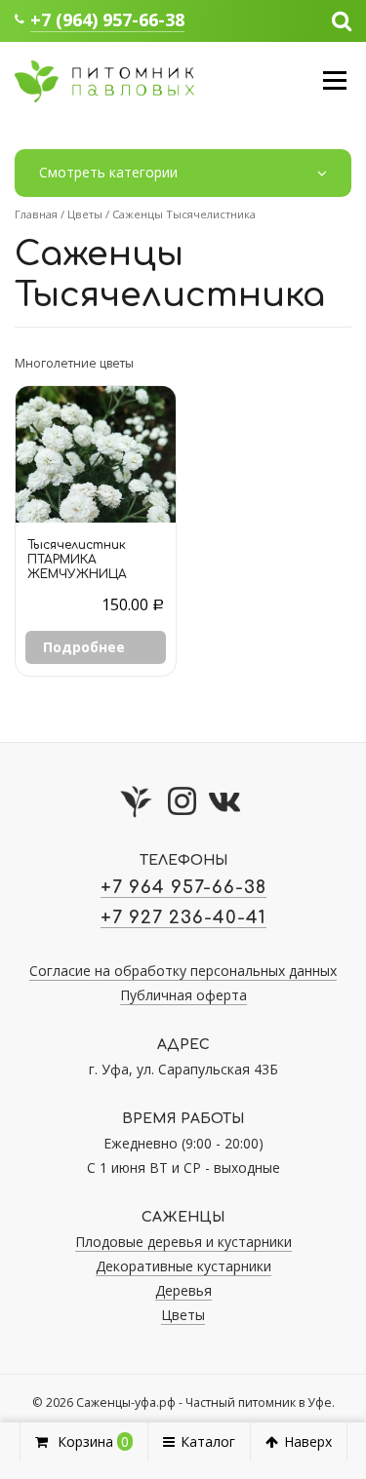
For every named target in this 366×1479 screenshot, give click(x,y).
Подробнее (84, 647)
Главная (36, 214)
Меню (334, 80)
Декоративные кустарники (183, 1266)
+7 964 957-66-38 (183, 887)
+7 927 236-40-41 (183, 917)
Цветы (84, 214)
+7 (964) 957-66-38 (107, 19)
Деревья (183, 1290)
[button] (341, 19)
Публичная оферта (183, 995)
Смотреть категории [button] (108, 172)
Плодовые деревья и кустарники (183, 1241)
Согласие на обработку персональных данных (183, 970)
